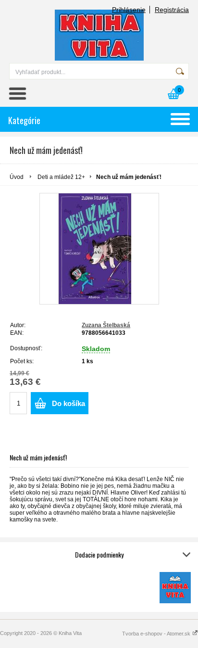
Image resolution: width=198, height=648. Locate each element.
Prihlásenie (129, 9)
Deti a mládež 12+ (61, 177)
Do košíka (68, 403)
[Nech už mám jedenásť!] (99, 249)
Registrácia (172, 9)
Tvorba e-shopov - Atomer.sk (157, 633)
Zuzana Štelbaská (106, 325)
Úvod (17, 177)
